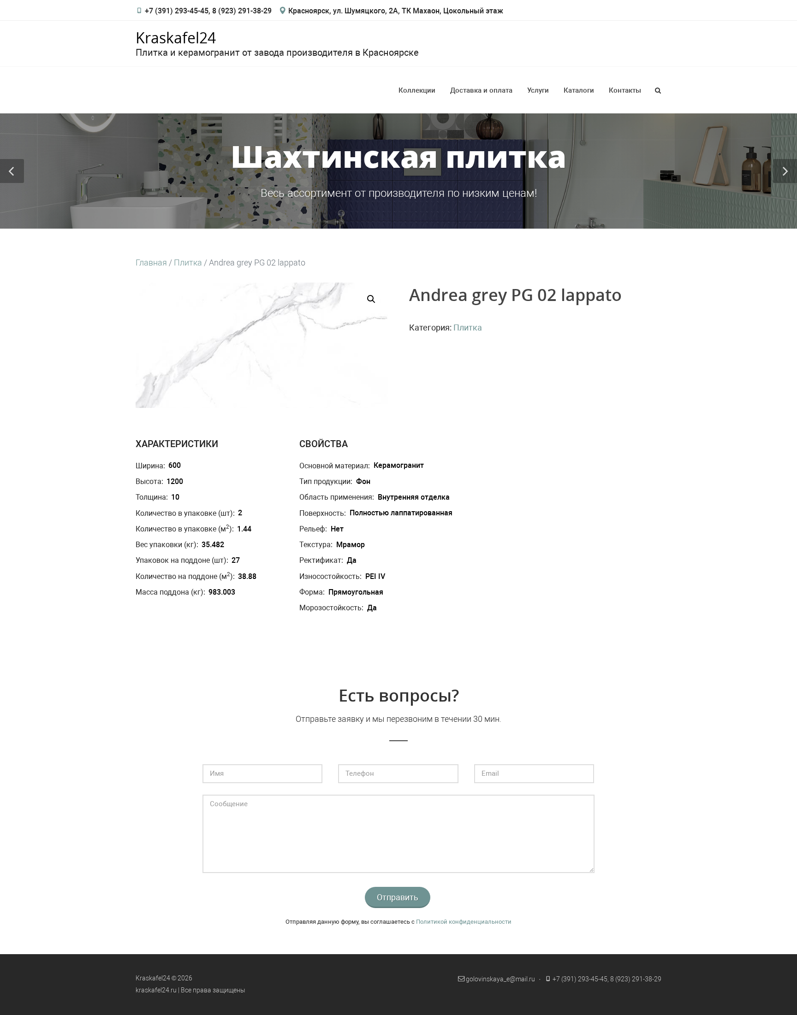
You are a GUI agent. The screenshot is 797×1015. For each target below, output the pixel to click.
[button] (371, 299)
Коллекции (416, 90)
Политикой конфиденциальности (464, 921)
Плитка (188, 262)
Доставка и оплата (481, 90)
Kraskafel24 (176, 37)
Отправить (397, 897)
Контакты (625, 90)
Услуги (538, 90)
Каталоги (579, 90)
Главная (151, 262)
